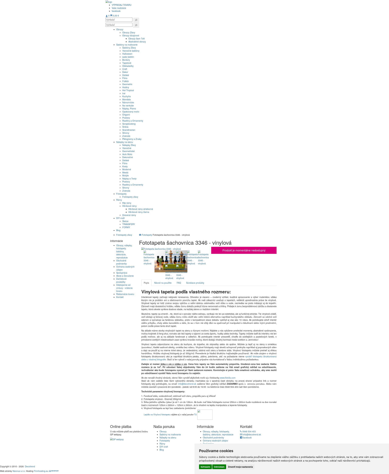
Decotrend (30, 466)
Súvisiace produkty (195, 282)
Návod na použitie (163, 282)
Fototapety (147, 234)
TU (195, 414)
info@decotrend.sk (187, 383)
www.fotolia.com (228, 377)
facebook (247, 437)
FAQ (179, 282)
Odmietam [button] (219, 466)
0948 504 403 (249, 431)
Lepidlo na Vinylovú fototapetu (157, 414)
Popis (146, 282)
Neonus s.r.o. (19, 470)
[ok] (136, 20)
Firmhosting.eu (41, 470)
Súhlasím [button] (205, 466)
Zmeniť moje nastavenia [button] (240, 466)
